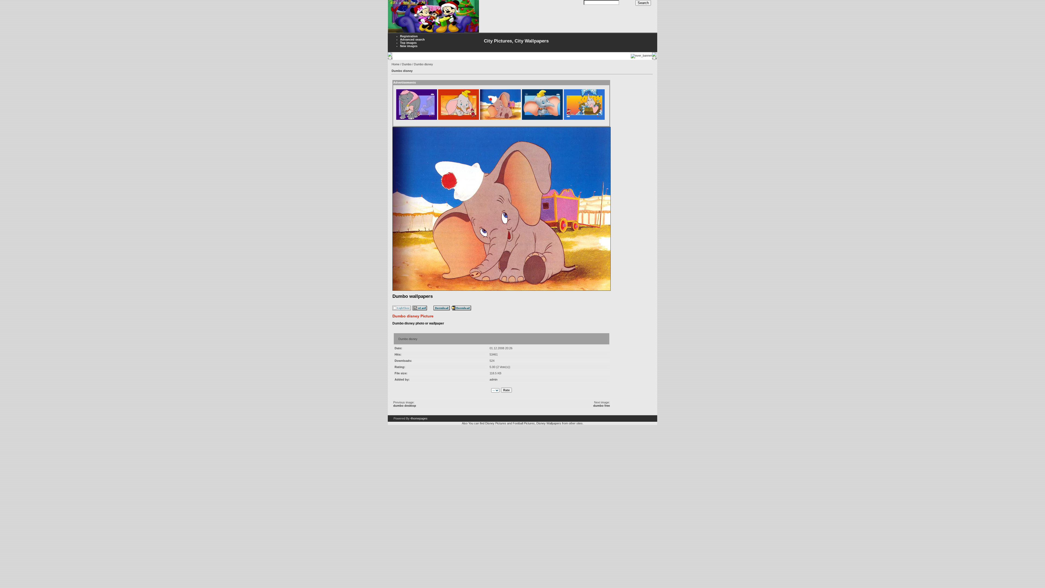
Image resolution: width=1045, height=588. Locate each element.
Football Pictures (524, 423)
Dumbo (406, 64)
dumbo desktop (404, 405)
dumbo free (601, 405)
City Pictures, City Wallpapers (516, 41)
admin (493, 379)
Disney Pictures (495, 423)
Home (395, 64)
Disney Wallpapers (548, 423)
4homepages (419, 418)
